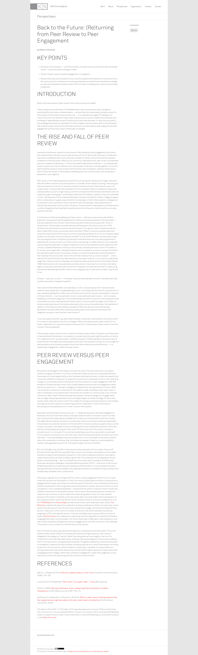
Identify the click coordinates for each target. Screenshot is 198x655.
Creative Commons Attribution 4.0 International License (88, 651)
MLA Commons (50, 516)
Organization (136, 6)
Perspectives (122, 6)
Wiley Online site (49, 617)
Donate (158, 6)
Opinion (134, 30)
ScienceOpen (61, 502)
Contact (148, 6)
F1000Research (45, 502)
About (110, 6)
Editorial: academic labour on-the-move (77, 573)
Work (102, 6)
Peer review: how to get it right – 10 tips (79, 582)
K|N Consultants (58, 6)
